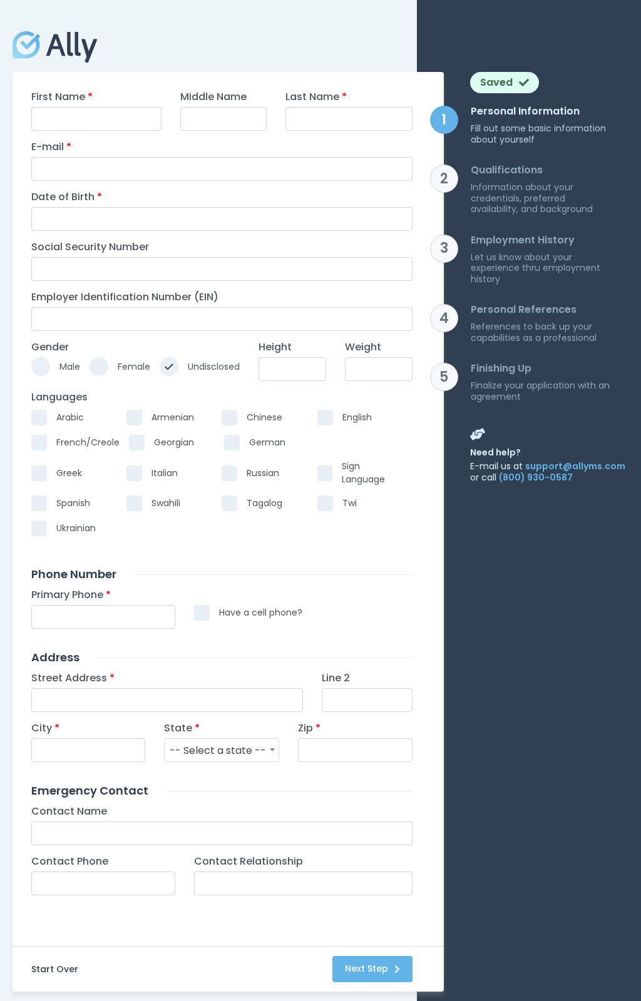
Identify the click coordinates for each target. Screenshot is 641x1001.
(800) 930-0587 (536, 477)
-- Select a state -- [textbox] (218, 750)
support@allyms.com (575, 466)
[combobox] (221, 750)
